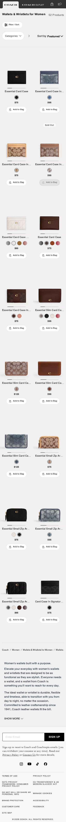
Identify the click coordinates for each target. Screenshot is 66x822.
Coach (5, 650)
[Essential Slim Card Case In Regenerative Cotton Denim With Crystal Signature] (16, 433)
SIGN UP (54, 736)
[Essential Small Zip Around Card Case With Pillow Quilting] (16, 578)
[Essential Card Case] (16, 68)
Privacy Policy (10, 755)
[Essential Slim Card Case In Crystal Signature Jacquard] (16, 360)
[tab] (11, 4)
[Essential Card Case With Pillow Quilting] (16, 214)
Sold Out (49, 125)
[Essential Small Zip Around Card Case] (16, 506)
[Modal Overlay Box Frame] (39, 782)
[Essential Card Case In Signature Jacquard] (16, 141)
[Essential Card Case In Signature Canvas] (16, 287)
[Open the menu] (59, 4)
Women (16, 650)
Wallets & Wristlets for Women (37, 650)
